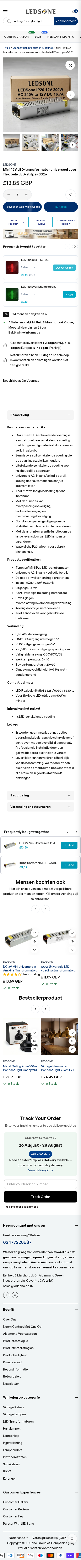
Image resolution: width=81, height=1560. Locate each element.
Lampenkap (11, 1435)
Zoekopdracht (66, 21)
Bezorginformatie (15, 1369)
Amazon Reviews (40, 222)
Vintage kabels (13, 1407)
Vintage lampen (14, 1414)
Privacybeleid (12, 1362)
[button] (70, 95)
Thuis (6, 47)
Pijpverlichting (12, 1442)
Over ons (9, 1319)
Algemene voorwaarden (20, 1333)
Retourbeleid (12, 1376)
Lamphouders (12, 1450)
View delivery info (40, 1170)
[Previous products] (67, 832)
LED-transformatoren (18, 1421)
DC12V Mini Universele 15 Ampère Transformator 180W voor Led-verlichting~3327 (38, 843)
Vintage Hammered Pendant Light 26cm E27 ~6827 (19, 1068)
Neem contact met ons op (22, 1326)
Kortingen (9, 1478)
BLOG (7, 1471)
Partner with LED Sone (18, 1523)
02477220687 (17, 1242)
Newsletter (11, 1383)
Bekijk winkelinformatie (24, 332)
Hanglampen (12, 1428)
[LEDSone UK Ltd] (41, 11)
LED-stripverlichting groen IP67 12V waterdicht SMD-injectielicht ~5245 (38, 286)
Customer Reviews (16, 1509)
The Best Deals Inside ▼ (66, 222)
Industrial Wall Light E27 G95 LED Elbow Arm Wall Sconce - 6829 (57, 1068)
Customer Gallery (15, 1502)
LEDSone (9, 164)
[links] (7, 1295)
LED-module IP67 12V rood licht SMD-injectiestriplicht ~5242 (35, 260)
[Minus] (8, 194)
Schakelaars (11, 1464)
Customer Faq (13, 1516)
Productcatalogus (15, 1341)
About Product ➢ (17, 222)
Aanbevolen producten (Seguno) (33, 47)
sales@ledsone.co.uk (18, 1286)
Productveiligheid (15, 1355)
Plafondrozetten (15, 1457)
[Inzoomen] (70, 65)
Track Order (40, 1197)
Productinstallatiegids (18, 1348)
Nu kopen (61, 206)
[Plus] (26, 194)
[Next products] (75, 246)
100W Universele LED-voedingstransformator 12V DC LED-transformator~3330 (38, 863)
